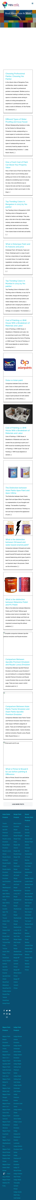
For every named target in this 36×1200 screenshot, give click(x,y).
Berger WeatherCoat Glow (17, 909)
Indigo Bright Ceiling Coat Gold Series (17, 1079)
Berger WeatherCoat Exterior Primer (18, 951)
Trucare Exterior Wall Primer (6, 930)
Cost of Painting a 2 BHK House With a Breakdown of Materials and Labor (18, 323)
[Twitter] (7, 1010)
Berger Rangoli (18, 835)
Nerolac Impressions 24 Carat (28, 854)
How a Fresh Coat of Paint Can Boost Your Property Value (17, 165)
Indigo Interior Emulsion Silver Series (18, 1058)
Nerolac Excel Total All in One (29, 927)
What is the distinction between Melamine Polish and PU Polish (17, 602)
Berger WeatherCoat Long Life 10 (17, 927)
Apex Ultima (6, 893)
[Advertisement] (18, 48)
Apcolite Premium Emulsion (5, 833)
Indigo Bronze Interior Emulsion (18, 1039)
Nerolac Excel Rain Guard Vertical (29, 903)
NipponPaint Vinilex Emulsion (6, 1049)
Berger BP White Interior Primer (17, 973)
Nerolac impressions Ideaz (28, 872)
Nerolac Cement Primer (27, 967)
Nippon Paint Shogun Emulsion (6, 1097)
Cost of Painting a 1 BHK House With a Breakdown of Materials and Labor (18, 430)
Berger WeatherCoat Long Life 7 (17, 890)
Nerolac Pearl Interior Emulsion (29, 845)
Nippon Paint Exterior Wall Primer (6, 1158)
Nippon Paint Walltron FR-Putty (6, 1183)
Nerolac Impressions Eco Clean (28, 863)
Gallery (21, 535)
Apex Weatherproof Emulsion (7, 887)
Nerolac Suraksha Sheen (27, 936)
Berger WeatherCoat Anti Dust (17, 881)
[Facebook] (4, 1010)
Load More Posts (18, 804)
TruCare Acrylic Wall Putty (6, 951)
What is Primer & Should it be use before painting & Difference (17, 771)
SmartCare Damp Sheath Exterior (7, 961)
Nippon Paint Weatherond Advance (6, 1125)
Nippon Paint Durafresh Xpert (6, 1134)
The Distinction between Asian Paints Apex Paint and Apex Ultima (17, 490)
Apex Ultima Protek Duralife (6, 906)
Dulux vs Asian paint (14, 380)
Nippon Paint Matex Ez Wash (6, 1082)
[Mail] (7, 1017)
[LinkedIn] (9, 1014)
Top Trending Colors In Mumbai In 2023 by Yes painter (15, 283)
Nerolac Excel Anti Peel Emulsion (29, 887)
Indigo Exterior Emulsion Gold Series (18, 1149)
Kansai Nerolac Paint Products (29, 817)
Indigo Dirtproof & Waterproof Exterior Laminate (17, 1137)
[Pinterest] (4, 1014)
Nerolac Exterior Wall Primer (28, 958)
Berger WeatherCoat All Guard (17, 872)
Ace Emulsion (7, 881)
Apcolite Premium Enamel (5, 970)
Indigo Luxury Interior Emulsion (18, 1125)
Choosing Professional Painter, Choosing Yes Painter (15, 76)
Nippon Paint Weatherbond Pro (6, 1143)
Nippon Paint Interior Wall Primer (6, 1167)
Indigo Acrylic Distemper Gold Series (18, 1088)
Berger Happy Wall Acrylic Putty (18, 942)
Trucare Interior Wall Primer (6, 921)
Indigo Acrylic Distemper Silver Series (18, 1049)
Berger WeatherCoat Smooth (17, 900)
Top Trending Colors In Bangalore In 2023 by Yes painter (16, 204)
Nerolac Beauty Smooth (27, 829)
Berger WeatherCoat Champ (17, 918)
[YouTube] (9, 1010)
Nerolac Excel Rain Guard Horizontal (29, 912)
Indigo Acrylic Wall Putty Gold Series (18, 1195)
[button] (4, 1173)
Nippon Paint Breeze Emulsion (6, 1039)
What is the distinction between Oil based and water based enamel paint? (15, 535)
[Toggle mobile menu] (32, 3)
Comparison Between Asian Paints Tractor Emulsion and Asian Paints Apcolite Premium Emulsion (15, 698)
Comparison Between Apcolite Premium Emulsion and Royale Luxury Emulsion (18, 662)
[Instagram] (7, 1014)
